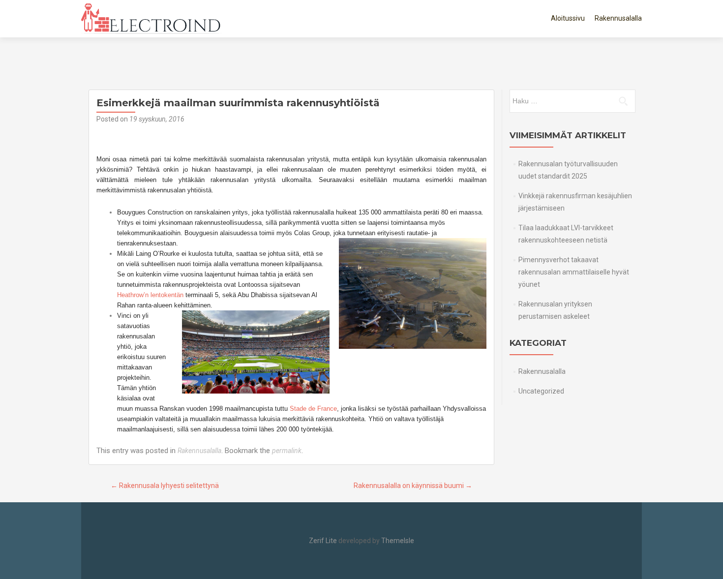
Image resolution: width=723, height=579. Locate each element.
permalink (286, 451)
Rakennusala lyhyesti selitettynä (165, 485)
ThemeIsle (397, 541)
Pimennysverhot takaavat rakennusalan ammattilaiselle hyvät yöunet (573, 272)
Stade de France (313, 408)
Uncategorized (541, 391)
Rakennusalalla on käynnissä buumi (413, 485)
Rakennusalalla (618, 18)
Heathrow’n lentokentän (150, 295)
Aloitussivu (568, 18)
